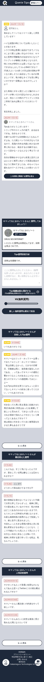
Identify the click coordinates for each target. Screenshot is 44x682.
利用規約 (22, 652)
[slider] (5, 303)
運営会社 (22, 662)
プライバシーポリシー (22, 654)
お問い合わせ (22, 659)
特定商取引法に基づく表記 (22, 657)
